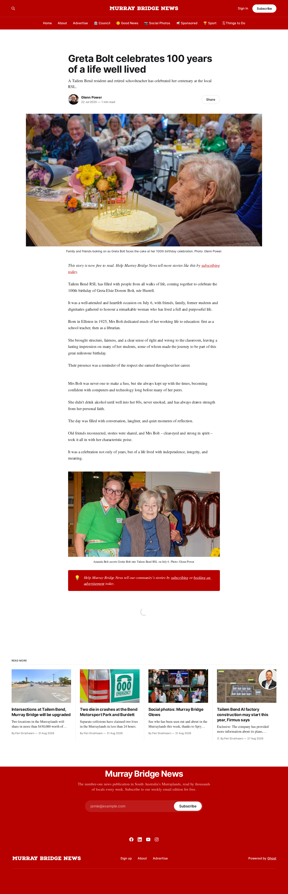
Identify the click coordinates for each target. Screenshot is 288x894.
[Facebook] (131, 839)
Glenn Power (91, 97)
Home (47, 23)
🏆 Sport (210, 23)
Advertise (80, 23)
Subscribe (264, 9)
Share (210, 100)
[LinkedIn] (140, 839)
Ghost (271, 858)
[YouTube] (148, 839)
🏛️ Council (102, 23)
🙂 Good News (127, 23)
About (62, 23)
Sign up (126, 858)
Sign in (243, 8)
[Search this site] (13, 8)
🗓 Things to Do (233, 23)
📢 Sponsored (186, 23)
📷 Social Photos (157, 23)
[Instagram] (157, 839)
